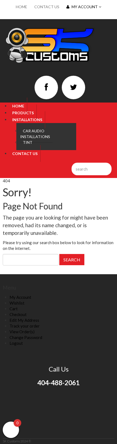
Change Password (26, 337)
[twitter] (73, 87)
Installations (27, 119)
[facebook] (46, 87)
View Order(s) (22, 331)
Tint (27, 142)
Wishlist (17, 302)
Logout (16, 343)
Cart (14, 308)
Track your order (25, 325)
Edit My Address (24, 320)
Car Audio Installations (35, 133)
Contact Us (46, 6)
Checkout (18, 314)
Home (21, 6)
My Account (85, 6)
